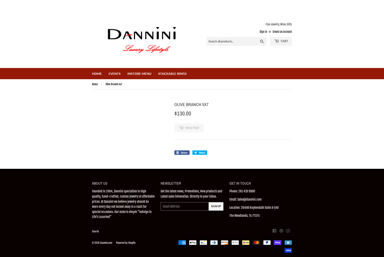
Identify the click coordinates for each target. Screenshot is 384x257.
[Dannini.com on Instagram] (288, 231)
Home (97, 73)
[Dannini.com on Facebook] (274, 231)
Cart (284, 41)
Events (115, 73)
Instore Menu (139, 73)
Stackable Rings (172, 73)
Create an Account (282, 31)
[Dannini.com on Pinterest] (281, 231)
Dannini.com (106, 242)
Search (95, 231)
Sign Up (216, 206)
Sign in (263, 31)
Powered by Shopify (126, 242)
